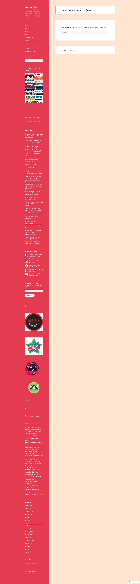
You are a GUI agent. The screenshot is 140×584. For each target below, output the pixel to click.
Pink (39, 461)
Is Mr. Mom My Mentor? (31, 164)
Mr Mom (32, 457)
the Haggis (37, 489)
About (26, 34)
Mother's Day (27, 457)
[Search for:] (34, 60)
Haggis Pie (37, 449)
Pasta (26, 461)
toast (34, 491)
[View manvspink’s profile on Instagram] (29, 51)
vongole (36, 492)
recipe (27, 472)
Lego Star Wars (28, 453)
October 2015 (28, 508)
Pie (37, 461)
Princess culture (30, 467)
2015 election (28, 427)
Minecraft (41, 455)
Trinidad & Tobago (28, 492)
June (32, 451)
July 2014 (27, 546)
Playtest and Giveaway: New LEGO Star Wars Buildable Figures (33, 232)
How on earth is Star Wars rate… (36, 256)
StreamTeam (29, 485)
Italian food (28, 451)
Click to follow (29, 295)
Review (32, 472)
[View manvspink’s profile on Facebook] (25, 51)
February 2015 (29, 532)
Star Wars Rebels (29, 479)
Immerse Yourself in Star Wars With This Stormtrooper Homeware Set (33, 159)
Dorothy (31, 261)
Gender (28, 440)
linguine (35, 453)
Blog (26, 28)
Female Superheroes (33, 438)
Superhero (27, 487)
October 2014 (28, 537)
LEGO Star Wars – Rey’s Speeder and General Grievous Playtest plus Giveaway (34, 135)
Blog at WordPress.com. (67, 50)
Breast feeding (27, 429)
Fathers (34, 436)
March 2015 (28, 529)
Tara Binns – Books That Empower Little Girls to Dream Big (31, 216)
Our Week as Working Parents (33, 147)
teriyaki (31, 487)
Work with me (29, 37)
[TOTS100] (28, 306)
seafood (37, 472)
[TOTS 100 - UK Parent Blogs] (31, 305)
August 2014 (28, 543)
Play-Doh (39, 463)
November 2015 (29, 505)
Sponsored (28, 477)
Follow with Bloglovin (31, 571)
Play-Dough (27, 465)
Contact (27, 40)
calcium (32, 429)
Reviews (27, 31)
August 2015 (28, 514)
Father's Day (28, 436)
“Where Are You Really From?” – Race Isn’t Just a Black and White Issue (33, 142)
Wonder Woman (29, 494)
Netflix (27, 459)
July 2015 (27, 517)
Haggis (33, 449)
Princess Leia (30, 469)
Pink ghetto (27, 463)
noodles (30, 459)
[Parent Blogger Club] (25, 408)
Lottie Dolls (28, 455)
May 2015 (27, 523)
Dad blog (27, 431)
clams (35, 429)
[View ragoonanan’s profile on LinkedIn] (32, 51)
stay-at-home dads (31, 483)
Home (26, 25)
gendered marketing (33, 442)
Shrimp (36, 474)
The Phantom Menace (29, 491)
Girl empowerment (32, 447)
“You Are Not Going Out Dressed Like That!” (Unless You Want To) (34, 203)
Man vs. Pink (31, 7)
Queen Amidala (38, 469)
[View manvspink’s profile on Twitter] (27, 51)
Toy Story (37, 491)
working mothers (38, 494)
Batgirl (33, 427)
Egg (36, 433)
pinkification (34, 463)
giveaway (28, 449)
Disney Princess (30, 434)
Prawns (30, 465)
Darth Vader (37, 431)
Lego (35, 451)
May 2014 (27, 552)
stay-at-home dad (31, 481)
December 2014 (29, 534)
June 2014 (27, 549)
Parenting (36, 459)
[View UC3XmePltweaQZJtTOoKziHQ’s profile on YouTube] (34, 51)
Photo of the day (32, 461)
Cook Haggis (38, 429)
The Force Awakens (30, 489)
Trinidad (41, 491)
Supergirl (35, 485)
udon (33, 492)
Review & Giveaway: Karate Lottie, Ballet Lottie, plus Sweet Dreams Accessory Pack (33, 192)
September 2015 (29, 511)
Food (26, 440)
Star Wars (36, 476)
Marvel (37, 455)
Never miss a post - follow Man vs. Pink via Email (33, 285)
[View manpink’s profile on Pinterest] (30, 51)
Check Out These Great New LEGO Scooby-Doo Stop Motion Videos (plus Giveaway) (33, 210)
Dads (32, 431)
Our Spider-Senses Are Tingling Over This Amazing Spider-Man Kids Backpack (33, 186)
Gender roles (28, 445)
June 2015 (27, 520)
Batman (37, 427)
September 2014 (29, 540)
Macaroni (33, 455)
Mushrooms (37, 457)
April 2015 (28, 526)
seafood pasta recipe (30, 474)
